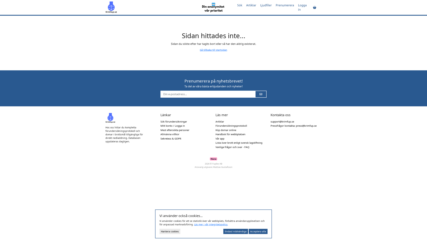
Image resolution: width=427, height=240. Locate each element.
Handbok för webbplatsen (230, 134)
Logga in (302, 7)
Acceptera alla (258, 231)
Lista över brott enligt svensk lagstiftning (239, 142)
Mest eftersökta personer (174, 130)
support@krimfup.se (282, 121)
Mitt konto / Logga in (172, 125)
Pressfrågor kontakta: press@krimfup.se (294, 125)
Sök (239, 5)
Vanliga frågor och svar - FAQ (232, 147)
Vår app (220, 138)
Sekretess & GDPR (170, 138)
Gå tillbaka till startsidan (213, 50)
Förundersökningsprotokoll (231, 125)
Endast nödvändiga (236, 231)
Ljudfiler (266, 5)
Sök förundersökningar (173, 121)
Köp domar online (226, 130)
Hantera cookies (170, 231)
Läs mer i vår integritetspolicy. (211, 224)
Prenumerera (285, 5)
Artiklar (251, 5)
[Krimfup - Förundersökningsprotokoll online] (150, 7)
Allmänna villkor (169, 134)
